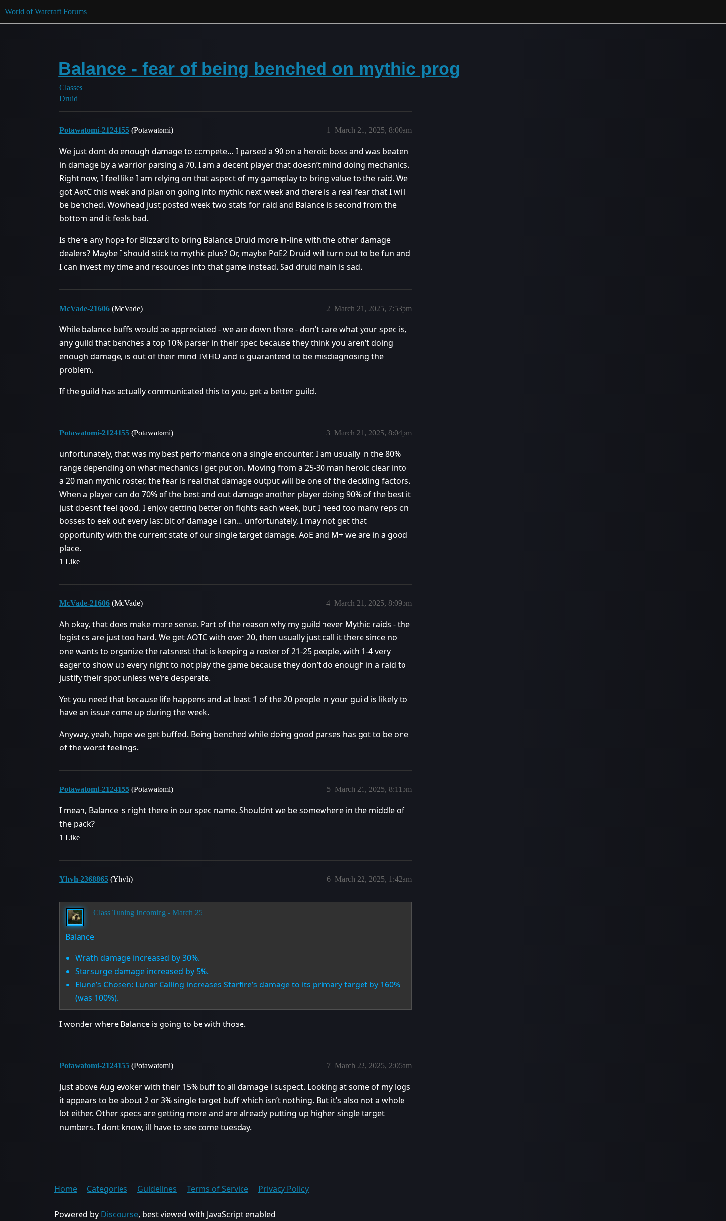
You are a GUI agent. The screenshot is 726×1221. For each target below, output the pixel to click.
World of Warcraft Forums (46, 11)
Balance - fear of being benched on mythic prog (259, 68)
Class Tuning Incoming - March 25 (147, 912)
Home (65, 1188)
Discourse (119, 1214)
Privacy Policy (283, 1188)
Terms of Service (217, 1188)
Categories (107, 1188)
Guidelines (157, 1188)
